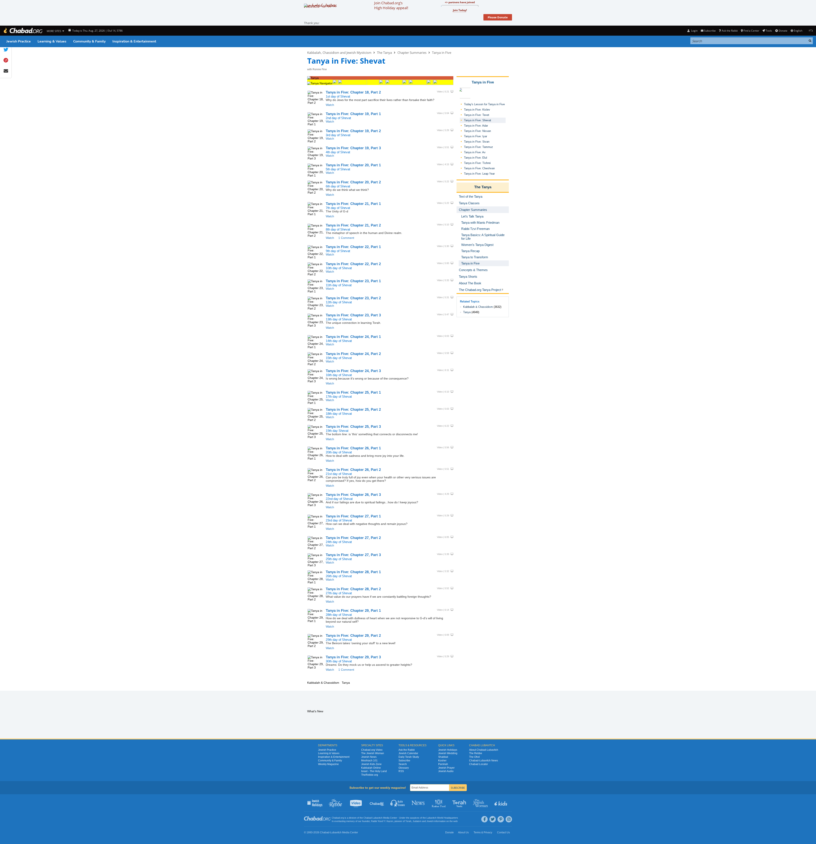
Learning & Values (52, 41)
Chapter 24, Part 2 (353, 354)
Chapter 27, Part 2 (353, 538)
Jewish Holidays (447, 749)
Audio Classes (398, 802)
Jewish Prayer (446, 767)
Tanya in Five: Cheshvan (479, 168)
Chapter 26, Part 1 (353, 448)
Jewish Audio (446, 771)
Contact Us (503, 832)
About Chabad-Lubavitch (483, 749)
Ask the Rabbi (729, 30)
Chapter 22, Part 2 (353, 264)
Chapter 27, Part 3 (353, 555)
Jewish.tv (356, 802)
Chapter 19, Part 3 (353, 148)
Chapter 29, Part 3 (353, 657)
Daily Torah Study (409, 756)
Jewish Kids (501, 802)
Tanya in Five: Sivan (476, 141)
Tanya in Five (441, 52)
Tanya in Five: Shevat (477, 120)
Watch (330, 105)
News (418, 802)
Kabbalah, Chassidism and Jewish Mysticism (339, 52)
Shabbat (443, 756)
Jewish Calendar (408, 753)
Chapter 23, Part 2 (353, 298)
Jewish (430, 821)
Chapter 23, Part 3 (353, 315)
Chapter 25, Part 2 (353, 409)
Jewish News (369, 756)
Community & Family (89, 41)
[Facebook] (484, 819)
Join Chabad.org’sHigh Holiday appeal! (391, 5)
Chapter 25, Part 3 (353, 427)
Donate (783, 30)
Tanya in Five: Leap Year (479, 173)
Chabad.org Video (372, 749)
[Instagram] (509, 819)
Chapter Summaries (411, 52)
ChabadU (377, 802)
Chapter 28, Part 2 (353, 589)
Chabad (368, 817)
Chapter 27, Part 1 (353, 516)
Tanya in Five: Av (475, 152)
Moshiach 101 (369, 760)
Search (403, 764)
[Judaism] (22, 31)
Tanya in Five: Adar (476, 125)
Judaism (417, 821)
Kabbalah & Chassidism (478, 306)
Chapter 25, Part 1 (353, 392)
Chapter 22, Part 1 (353, 247)
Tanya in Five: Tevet (476, 115)
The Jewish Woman (372, 753)
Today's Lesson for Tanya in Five (484, 104)
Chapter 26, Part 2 (353, 470)
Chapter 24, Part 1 (353, 337)
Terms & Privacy (483, 832)
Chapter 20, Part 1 (353, 165)
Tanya (467, 312)
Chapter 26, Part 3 (353, 495)
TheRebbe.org (369, 774)
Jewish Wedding (447, 753)
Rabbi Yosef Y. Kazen (382, 821)
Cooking (439, 802)
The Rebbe (475, 753)
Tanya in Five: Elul (475, 157)
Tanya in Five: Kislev (477, 109)
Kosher (442, 760)
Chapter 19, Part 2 (353, 131)
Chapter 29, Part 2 (353, 636)
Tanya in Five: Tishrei (477, 163)
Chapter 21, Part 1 (353, 204)
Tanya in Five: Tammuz (478, 147)
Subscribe (404, 760)
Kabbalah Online (371, 767)
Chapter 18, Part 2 (353, 92)
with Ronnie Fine (317, 69)
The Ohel (474, 756)
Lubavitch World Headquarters (442, 817)
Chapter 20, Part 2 (353, 182)
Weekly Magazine (328, 764)
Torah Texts (460, 802)
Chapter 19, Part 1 (353, 114)
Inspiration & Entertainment (134, 41)
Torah (408, 821)
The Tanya (384, 52)
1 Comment (346, 237)
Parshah (443, 764)
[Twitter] (492, 819)
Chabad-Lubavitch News (483, 760)
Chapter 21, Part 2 (353, 225)
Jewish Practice (18, 41)
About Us (463, 832)
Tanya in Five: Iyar (475, 136)
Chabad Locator (478, 764)
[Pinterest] (500, 819)
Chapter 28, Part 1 (353, 572)
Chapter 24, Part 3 (353, 371)
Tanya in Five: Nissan (477, 131)
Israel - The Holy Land (374, 771)
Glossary (404, 767)
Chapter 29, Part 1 (353, 611)
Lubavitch (377, 817)
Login (694, 30)
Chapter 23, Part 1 (353, 281)
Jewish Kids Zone (371, 764)
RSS (401, 771)
